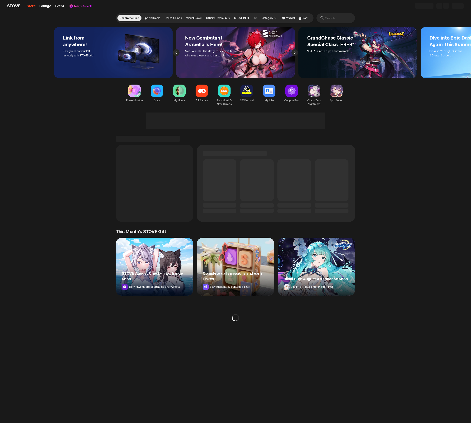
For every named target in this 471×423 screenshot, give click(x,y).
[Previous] (176, 52)
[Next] (294, 52)
